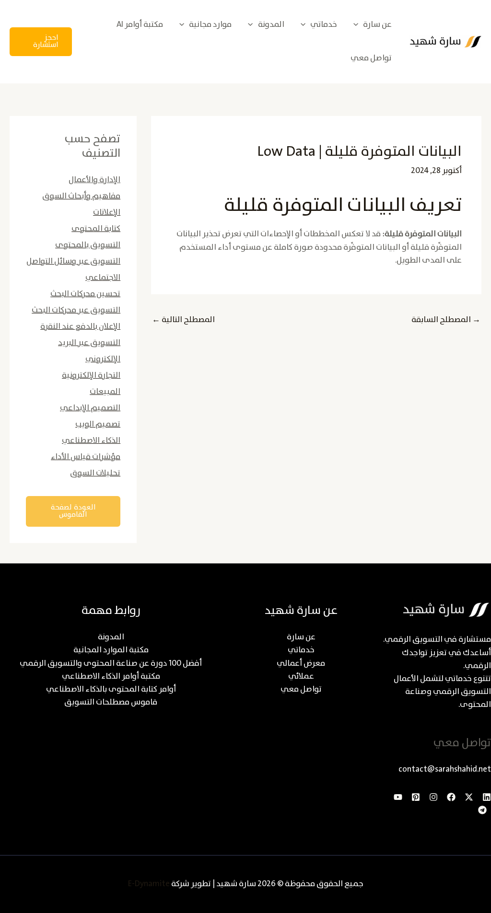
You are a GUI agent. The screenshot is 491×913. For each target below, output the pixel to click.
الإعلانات (106, 212)
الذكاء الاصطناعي (91, 440)
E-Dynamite (149, 884)
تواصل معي (301, 689)
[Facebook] (451, 797)
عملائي (301, 676)
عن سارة (301, 637)
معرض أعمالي (301, 663)
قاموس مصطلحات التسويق (110, 702)
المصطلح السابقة (445, 319)
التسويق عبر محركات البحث (76, 310)
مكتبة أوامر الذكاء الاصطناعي (111, 676)
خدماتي (301, 650)
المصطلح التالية (183, 319)
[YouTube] (398, 797)
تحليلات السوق (95, 473)
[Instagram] (433, 797)
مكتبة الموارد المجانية (111, 650)
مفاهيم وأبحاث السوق (81, 196)
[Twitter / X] (469, 797)
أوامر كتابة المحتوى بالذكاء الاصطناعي (111, 689)
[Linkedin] (486, 797)
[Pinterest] (415, 797)
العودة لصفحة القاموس (73, 511)
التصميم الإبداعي (90, 408)
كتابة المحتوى (95, 228)
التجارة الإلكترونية (91, 375)
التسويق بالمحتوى (87, 245)
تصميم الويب (97, 424)
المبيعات (105, 391)
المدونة (111, 637)
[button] (358, 24)
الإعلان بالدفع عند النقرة (80, 326)
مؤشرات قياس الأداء (85, 457)
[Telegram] (482, 810)
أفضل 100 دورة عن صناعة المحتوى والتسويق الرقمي (111, 663)
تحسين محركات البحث (85, 294)
